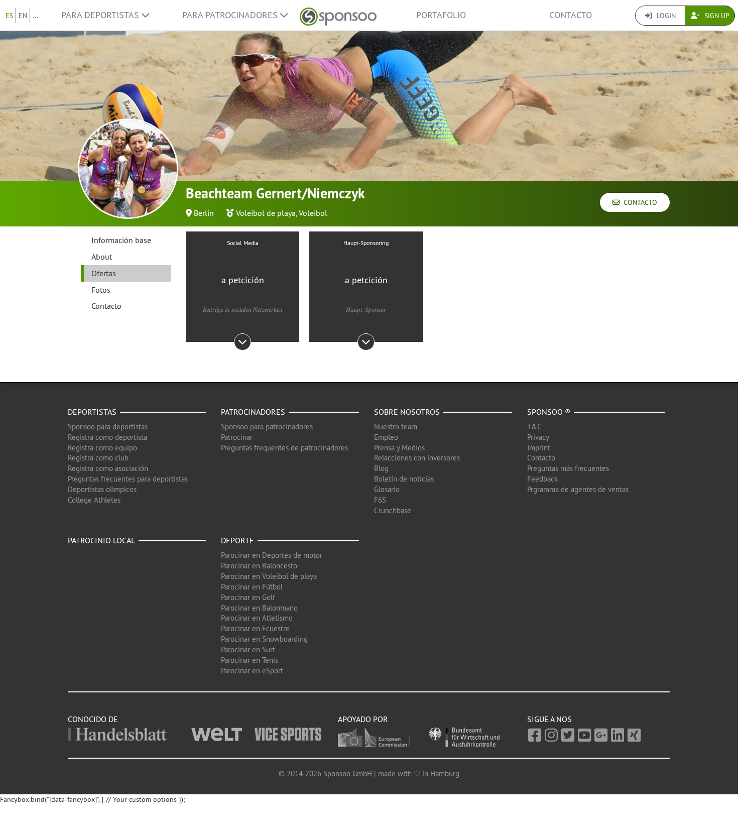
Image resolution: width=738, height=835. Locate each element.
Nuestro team (395, 426)
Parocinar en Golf (248, 597)
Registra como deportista (107, 437)
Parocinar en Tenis (249, 660)
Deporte (237, 540)
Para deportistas (101, 15)
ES (9, 15)
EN (23, 15)
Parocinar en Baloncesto (259, 565)
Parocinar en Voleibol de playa (269, 576)
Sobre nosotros (407, 412)
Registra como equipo (102, 447)
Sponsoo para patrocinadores (267, 426)
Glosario (387, 489)
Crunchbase (392, 510)
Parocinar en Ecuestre (255, 628)
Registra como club (98, 457)
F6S (380, 500)
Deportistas (92, 412)
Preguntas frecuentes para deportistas (128, 479)
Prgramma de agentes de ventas (578, 489)
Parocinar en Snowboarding (264, 639)
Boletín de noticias (404, 479)
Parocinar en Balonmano (259, 608)
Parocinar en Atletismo (257, 618)
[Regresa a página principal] (338, 15)
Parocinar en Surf (248, 649)
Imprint (538, 447)
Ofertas (103, 273)
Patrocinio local (101, 540)
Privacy (538, 437)
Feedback (542, 479)
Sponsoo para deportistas (108, 426)
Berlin (204, 213)
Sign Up (715, 15)
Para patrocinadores (231, 15)
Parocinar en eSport (252, 670)
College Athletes (94, 500)
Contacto (570, 15)
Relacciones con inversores (417, 457)
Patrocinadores (253, 412)
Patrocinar (237, 437)
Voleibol (313, 213)
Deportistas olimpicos (102, 489)
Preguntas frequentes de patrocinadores (284, 447)
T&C (534, 426)
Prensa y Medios (399, 447)
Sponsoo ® (548, 412)
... (35, 15)
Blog (381, 468)
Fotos (100, 290)
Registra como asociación (108, 468)
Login (665, 15)
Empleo (386, 437)
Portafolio (441, 15)
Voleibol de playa (266, 213)
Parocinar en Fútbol (252, 586)
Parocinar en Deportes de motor (271, 555)
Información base (121, 240)
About (101, 257)
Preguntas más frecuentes (568, 468)
